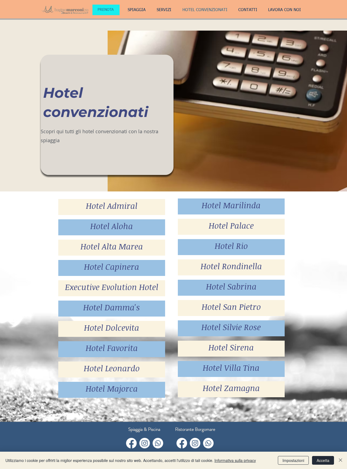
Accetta (323, 460)
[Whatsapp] (158, 443)
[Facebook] (131, 443)
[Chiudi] (340, 460)
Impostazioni (293, 460)
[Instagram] (144, 443)
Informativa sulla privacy (235, 460)
